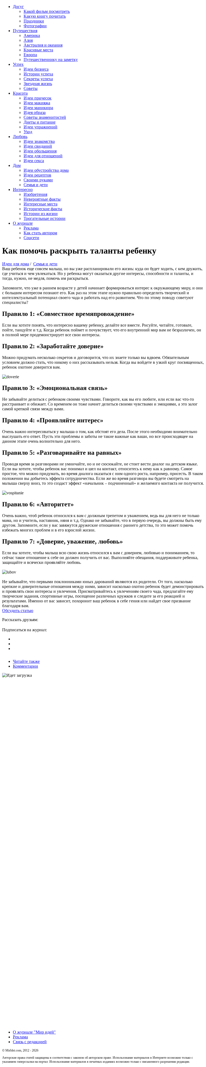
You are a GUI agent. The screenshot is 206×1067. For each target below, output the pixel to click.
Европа (30, 54)
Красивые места (38, 50)
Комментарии (25, 666)
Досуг (18, 6)
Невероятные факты (42, 199)
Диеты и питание (40, 122)
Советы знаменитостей (45, 117)
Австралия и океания (43, 45)
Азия (28, 40)
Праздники (34, 21)
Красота (20, 93)
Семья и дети (36, 184)
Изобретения (35, 194)
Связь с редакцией (30, 1041)
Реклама (31, 228)
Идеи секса (34, 160)
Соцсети (31, 237)
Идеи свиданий (38, 146)
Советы (31, 88)
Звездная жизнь (38, 83)
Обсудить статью (17, 610)
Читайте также (26, 661)
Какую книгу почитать (45, 16)
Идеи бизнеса (36, 69)
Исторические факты (43, 208)
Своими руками (38, 180)
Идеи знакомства (39, 141)
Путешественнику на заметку (51, 59)
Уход (28, 131)
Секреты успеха (38, 79)
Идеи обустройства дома (46, 170)
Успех (18, 64)
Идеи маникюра (38, 107)
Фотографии (35, 26)
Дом (17, 165)
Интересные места (40, 204)
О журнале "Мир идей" (34, 1032)
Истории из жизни (41, 213)
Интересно (23, 189)
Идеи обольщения (40, 151)
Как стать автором (40, 233)
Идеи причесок (38, 98)
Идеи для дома (15, 264)
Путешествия (25, 30)
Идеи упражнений (40, 127)
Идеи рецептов (37, 175)
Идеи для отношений (43, 156)
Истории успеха (38, 74)
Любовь (20, 136)
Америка (32, 35)
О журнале (23, 223)
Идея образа (35, 112)
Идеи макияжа (37, 103)
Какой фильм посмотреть (47, 11)
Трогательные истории (44, 218)
